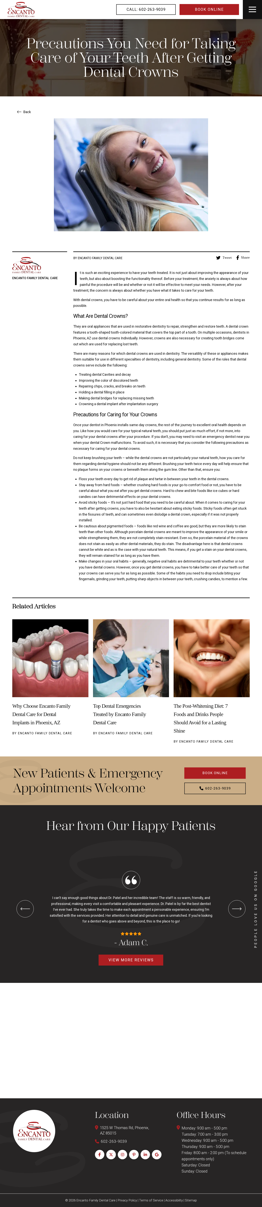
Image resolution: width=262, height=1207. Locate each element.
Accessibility (174, 1200)
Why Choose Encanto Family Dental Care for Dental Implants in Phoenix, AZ (41, 714)
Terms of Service (151, 1200)
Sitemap (191, 1200)
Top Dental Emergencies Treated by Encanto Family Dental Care (119, 714)
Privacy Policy (127, 1200)
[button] (252, 9)
